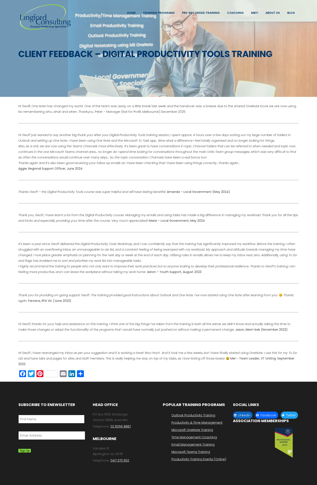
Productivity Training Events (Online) (198, 459)
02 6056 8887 (120, 426)
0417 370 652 (119, 460)
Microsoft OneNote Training (192, 430)
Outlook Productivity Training (193, 415)
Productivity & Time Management (197, 422)
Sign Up (25, 450)
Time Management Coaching (194, 437)
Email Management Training (193, 444)
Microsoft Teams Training (190, 452)
